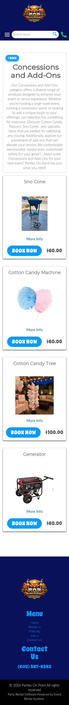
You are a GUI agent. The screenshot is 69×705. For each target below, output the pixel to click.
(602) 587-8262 (34, 666)
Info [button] (34, 635)
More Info (34, 239)
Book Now (24, 250)
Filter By (34, 631)
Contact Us (34, 640)
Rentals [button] (33, 627)
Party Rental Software (22, 694)
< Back (12, 58)
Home (34, 622)
